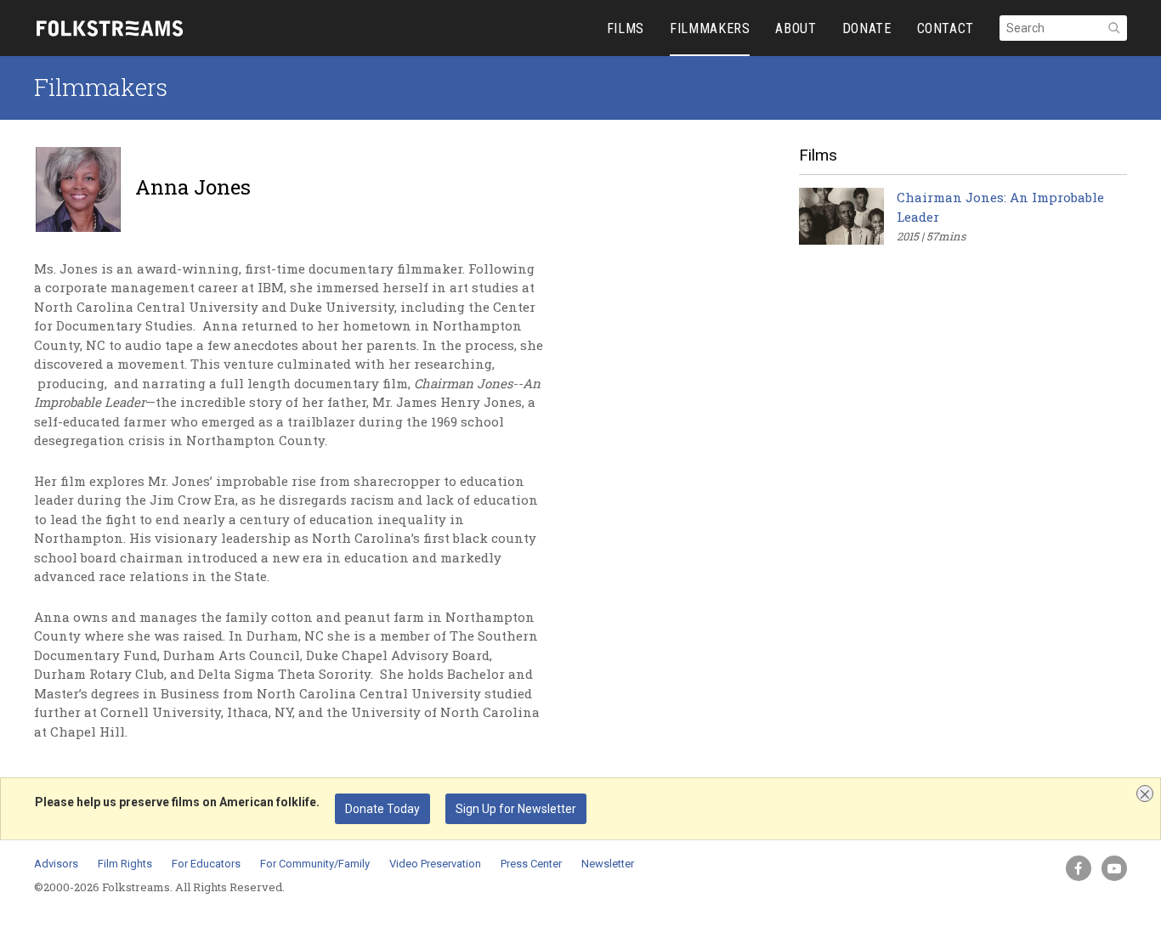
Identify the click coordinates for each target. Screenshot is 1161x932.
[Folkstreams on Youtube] (1114, 868)
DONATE (867, 28)
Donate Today (382, 809)
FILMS (625, 28)
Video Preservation (435, 863)
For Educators (206, 863)
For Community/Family (315, 863)
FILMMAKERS (710, 28)
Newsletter (607, 863)
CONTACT (945, 28)
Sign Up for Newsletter (516, 809)
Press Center (531, 863)
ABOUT (795, 28)
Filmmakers (100, 87)
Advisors (56, 863)
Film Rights (125, 863)
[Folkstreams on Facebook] (1078, 868)
